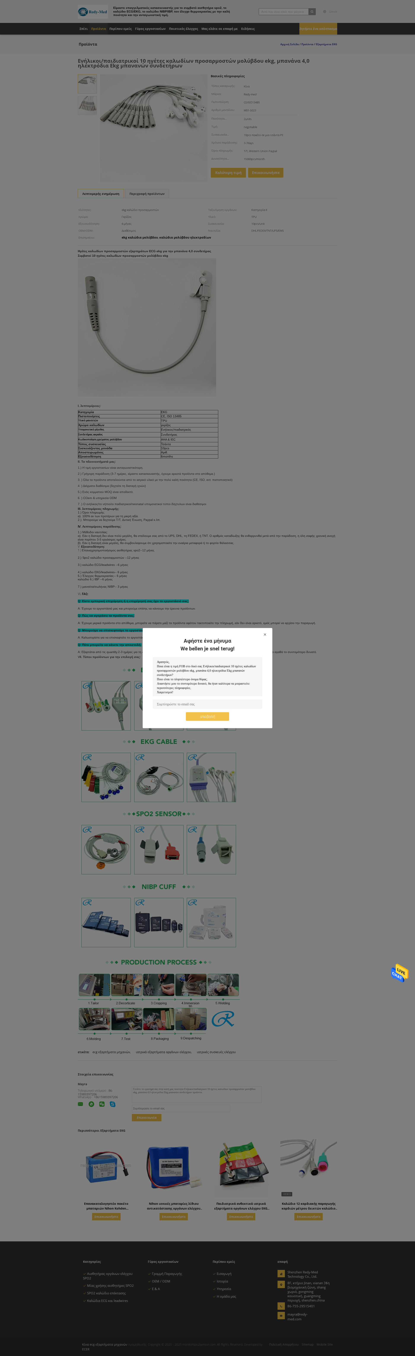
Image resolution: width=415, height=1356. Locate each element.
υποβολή (207, 716)
